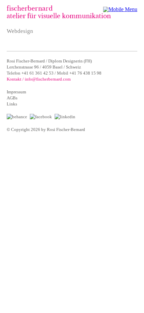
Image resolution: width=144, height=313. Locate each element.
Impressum (16, 91)
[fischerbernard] (59, 16)
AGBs (12, 97)
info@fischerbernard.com (48, 79)
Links (12, 103)
